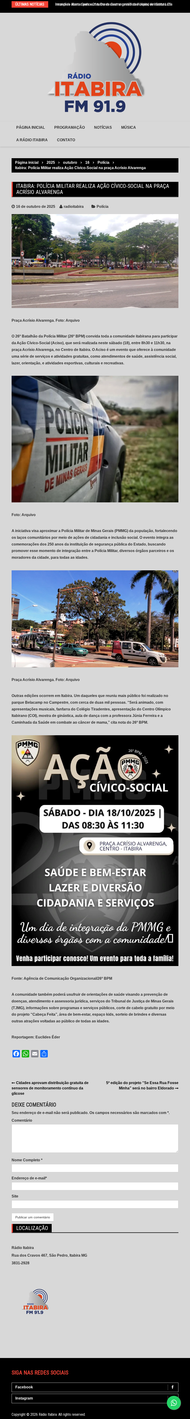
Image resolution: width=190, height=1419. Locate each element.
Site (15, 1196)
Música (128, 127)
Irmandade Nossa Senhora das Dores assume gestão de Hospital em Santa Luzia (113, 4)
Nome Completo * (27, 1160)
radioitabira (74, 207)
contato (66, 140)
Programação (69, 127)
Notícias (103, 127)
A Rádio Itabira (32, 140)
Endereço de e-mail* (29, 1178)
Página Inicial (30, 127)
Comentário (22, 1120)
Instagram (24, 1398)
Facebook (24, 1387)
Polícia (102, 207)
